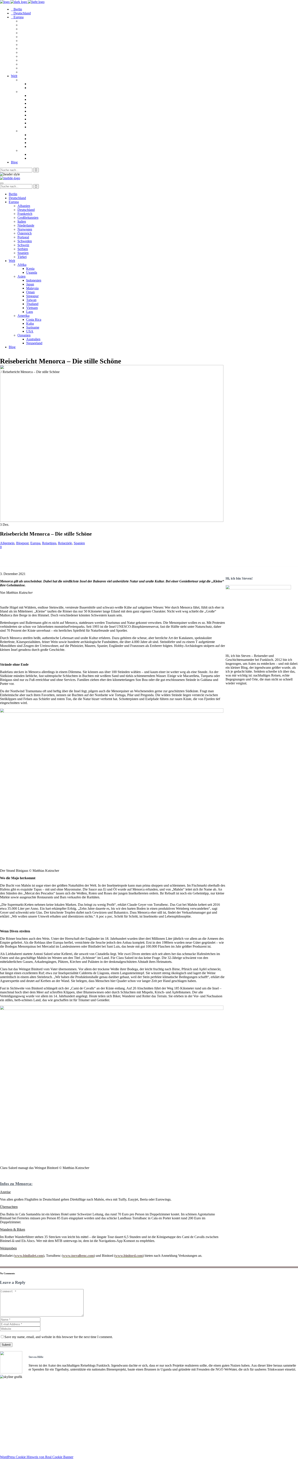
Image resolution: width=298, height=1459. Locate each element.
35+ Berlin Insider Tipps (18, 1419)
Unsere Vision (10, 1384)
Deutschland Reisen (14, 1411)
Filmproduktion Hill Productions (24, 1438)
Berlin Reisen (10, 1415)
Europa (35, 543)
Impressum (8, 1445)
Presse (4, 1400)
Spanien (79, 543)
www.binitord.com (129, 1255)
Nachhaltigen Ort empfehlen (21, 1396)
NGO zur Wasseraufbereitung (22, 1434)
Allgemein (7, 543)
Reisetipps (49, 543)
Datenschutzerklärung (16, 1449)
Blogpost (22, 543)
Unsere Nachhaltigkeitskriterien (23, 1388)
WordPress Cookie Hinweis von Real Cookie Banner (36, 1457)
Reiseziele (65, 543)
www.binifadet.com (29, 1255)
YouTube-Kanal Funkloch (19, 1430)
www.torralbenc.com (78, 1255)
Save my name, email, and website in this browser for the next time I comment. (58, 1337)
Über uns (7, 1392)
